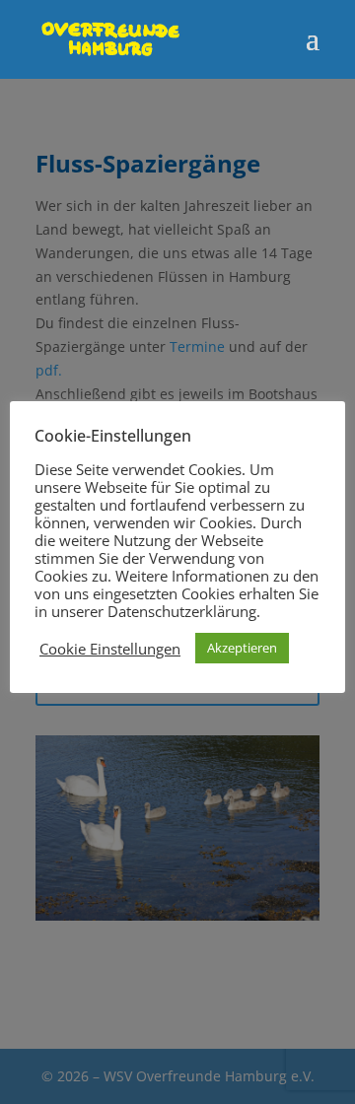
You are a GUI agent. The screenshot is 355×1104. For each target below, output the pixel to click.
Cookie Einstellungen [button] (109, 648)
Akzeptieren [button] (242, 647)
